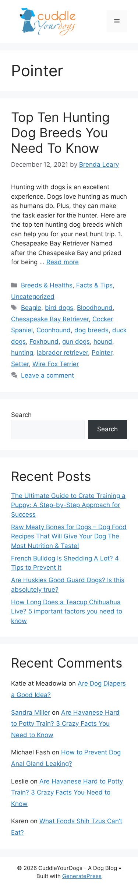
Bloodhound (95, 307)
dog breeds (91, 330)
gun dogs (76, 341)
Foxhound (44, 341)
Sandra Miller (30, 712)
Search (21, 414)
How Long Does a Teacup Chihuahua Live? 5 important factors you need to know (66, 611)
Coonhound (53, 330)
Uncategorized (32, 296)
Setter (20, 364)
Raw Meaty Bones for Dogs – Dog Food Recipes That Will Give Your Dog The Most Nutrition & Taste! (69, 536)
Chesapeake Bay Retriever (50, 319)
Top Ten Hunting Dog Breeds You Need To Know (60, 132)
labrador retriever (62, 352)
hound (102, 341)
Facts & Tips (94, 285)
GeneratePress (82, 876)
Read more (62, 262)
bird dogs (59, 307)
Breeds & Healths (46, 285)
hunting (22, 352)
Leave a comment (47, 375)
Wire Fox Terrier (55, 364)
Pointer (102, 352)
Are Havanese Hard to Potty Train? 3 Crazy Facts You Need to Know (65, 724)
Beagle (31, 307)
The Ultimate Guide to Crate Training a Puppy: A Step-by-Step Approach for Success (68, 505)
